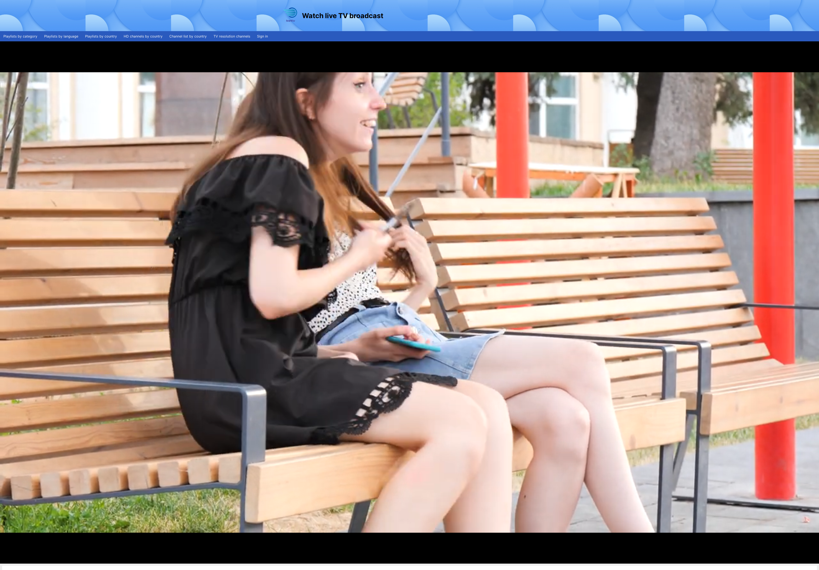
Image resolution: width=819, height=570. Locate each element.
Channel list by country (188, 36)
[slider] (408, 560)
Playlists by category (20, 36)
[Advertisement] (461, 15)
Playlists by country (101, 36)
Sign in (262, 36)
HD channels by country (143, 36)
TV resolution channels (231, 36)
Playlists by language (61, 36)
